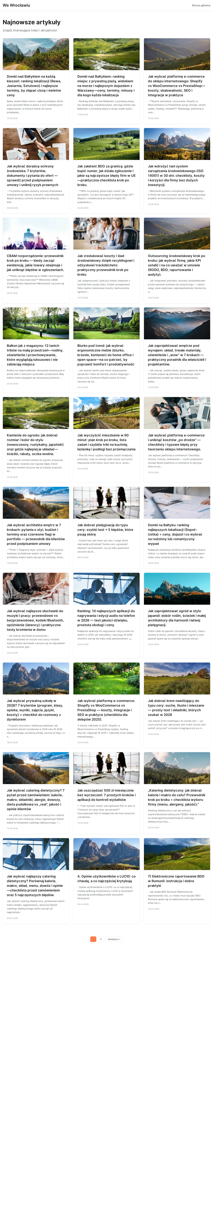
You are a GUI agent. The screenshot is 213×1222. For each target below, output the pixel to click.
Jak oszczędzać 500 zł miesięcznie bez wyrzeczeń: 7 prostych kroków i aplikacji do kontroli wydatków (106, 795)
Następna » (114, 939)
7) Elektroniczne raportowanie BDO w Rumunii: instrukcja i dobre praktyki (176, 881)
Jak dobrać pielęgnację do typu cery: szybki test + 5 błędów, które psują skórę (105, 529)
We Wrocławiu (16, 5)
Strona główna (201, 5)
